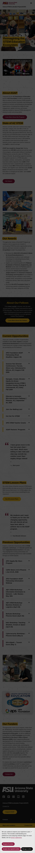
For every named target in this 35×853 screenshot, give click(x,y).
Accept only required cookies (11, 849)
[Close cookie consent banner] (32, 832)
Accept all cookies (8, 844)
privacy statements (16, 837)
